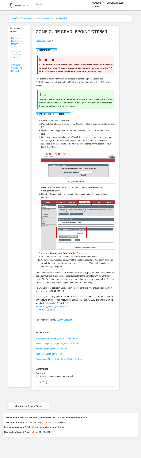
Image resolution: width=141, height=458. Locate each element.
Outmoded (62, 18)
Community (98, 3)
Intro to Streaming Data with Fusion (51, 349)
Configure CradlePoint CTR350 (16, 68)
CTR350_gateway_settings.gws (52, 306)
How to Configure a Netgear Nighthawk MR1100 (57, 343)
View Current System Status (28, 406)
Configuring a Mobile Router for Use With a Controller (59, 359)
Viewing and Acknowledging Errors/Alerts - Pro (57, 338)
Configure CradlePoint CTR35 (16, 54)
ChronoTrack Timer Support (22, 18)
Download (51, 310)
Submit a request (116, 3)
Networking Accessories (45, 18)
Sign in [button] (95, 7)
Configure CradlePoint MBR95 (16, 41)
